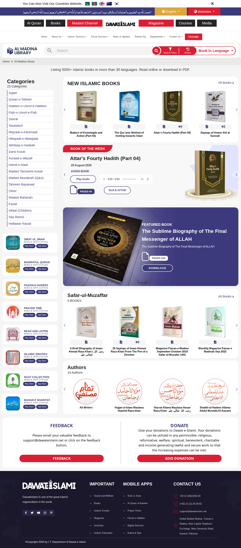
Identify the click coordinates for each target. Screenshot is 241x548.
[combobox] (104, 50)
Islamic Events (101, 510)
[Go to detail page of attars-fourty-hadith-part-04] (172, 106)
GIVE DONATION (179, 458)
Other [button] (13, 191)
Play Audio (145, 179)
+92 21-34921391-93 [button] (190, 496)
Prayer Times (134, 510)
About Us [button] (56, 36)
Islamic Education (103, 533)
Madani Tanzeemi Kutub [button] (26, 171)
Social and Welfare (103, 495)
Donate (193, 37)
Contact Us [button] (175, 36)
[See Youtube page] (38, 513)
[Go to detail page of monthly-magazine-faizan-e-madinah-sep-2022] (215, 322)
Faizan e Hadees (136, 518)
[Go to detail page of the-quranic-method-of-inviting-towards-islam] (129, 106)
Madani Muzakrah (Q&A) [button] (26, 178)
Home (44, 36)
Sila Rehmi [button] (16, 217)
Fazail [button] (13, 204)
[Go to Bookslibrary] (22, 50)
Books (56, 23)
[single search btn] (156, 51)
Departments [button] (156, 36)
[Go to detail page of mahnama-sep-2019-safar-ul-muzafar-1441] (172, 322)
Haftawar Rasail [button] (20, 223)
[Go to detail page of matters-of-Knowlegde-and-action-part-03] (86, 106)
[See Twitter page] (32, 513)
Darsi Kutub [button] (17, 152)
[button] (49, 50)
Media (207, 23)
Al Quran (34, 23)
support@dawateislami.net (193, 511)
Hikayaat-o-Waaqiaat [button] (23, 138)
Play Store (29, 246)
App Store (42, 246)
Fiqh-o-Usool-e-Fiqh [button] (23, 112)
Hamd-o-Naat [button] (18, 165)
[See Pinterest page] (51, 513)
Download (157, 268)
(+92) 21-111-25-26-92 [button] (191, 503)
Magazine (156, 23)
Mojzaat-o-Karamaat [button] (23, 132)
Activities (99, 525)
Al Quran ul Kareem (138, 503)
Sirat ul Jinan (134, 495)
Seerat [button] (13, 119)
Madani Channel (85, 23)
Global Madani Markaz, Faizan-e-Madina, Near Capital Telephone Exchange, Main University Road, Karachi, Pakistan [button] (197, 526)
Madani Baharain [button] (21, 197)
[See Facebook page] (26, 513)
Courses (185, 23)
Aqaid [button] (13, 93)
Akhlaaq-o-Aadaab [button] (22, 145)
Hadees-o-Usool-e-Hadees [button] (27, 106)
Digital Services (136, 525)
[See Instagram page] (45, 513)
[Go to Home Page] (120, 22)
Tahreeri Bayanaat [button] (21, 184)
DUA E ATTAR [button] (180, 190)
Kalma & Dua (134, 533)
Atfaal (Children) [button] (20, 210)
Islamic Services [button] (76, 36)
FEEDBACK (62, 458)
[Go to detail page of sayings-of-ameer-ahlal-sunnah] (215, 106)
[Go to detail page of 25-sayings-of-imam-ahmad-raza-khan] (129, 322)
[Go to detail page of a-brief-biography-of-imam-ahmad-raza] (86, 322)
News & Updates (121, 36)
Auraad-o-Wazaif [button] (20, 158)
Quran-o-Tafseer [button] (20, 99)
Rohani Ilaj (140, 36)
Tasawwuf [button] (16, 125)
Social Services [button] (99, 36)
